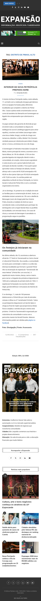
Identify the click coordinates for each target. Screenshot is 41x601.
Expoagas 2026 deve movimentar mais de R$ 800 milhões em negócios (30, 559)
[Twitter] (15, 7)
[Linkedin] (21, 7)
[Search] (39, 43)
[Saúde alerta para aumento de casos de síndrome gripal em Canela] (10, 518)
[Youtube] (25, 7)
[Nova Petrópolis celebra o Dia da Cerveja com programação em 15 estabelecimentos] (10, 547)
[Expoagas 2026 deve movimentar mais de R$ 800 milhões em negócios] (30, 547)
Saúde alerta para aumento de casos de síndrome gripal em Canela (10, 530)
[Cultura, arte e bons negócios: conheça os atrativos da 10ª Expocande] (20, 487)
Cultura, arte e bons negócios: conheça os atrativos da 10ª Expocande (17, 505)
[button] (17, 3)
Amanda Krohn (22, 93)
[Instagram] (18, 7)
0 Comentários (23, 335)
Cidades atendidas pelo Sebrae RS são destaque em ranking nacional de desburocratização (30, 532)
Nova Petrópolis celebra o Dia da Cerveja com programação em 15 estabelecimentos (10, 561)
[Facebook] (12, 7)
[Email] (28, 7)
